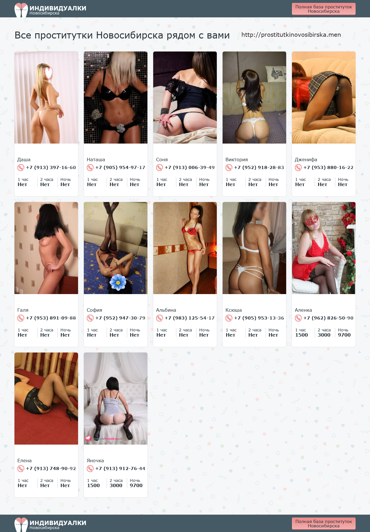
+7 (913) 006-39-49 (189, 167)
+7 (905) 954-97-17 (119, 167)
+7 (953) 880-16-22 (328, 167)
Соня (162, 159)
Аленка (303, 310)
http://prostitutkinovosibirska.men (291, 34)
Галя (23, 310)
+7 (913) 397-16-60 (50, 167)
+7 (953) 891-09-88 (50, 317)
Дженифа (306, 159)
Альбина (166, 310)
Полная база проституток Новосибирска (323, 9)
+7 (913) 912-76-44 (119, 468)
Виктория (236, 159)
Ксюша (233, 310)
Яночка (95, 460)
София (94, 310)
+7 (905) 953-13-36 (258, 317)
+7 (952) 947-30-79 (119, 317)
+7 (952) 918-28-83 (258, 167)
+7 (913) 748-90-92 (50, 468)
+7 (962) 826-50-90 (328, 317)
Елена (24, 460)
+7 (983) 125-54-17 (189, 317)
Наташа (96, 159)
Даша (24, 159)
